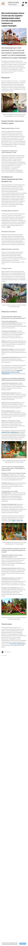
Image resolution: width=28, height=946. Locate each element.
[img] (3, 3)
